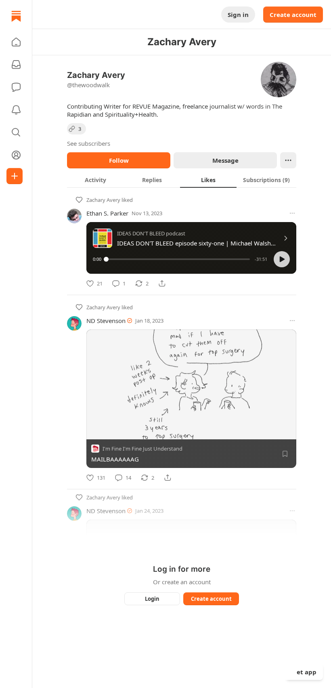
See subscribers (88, 143)
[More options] (292, 213)
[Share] (162, 283)
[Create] (14, 176)
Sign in (238, 14)
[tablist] (181, 180)
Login (152, 598)
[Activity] (16, 110)
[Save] (285, 453)
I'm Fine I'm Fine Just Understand (142, 448)
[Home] (16, 16)
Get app (304, 672)
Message (225, 160)
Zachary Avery (103, 199)
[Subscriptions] (16, 64)
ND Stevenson (106, 321)
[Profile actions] (288, 160)
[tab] (95, 180)
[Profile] (16, 155)
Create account (293, 14)
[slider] (178, 259)
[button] (16, 42)
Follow (119, 160)
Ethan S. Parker (107, 213)
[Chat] (16, 87)
